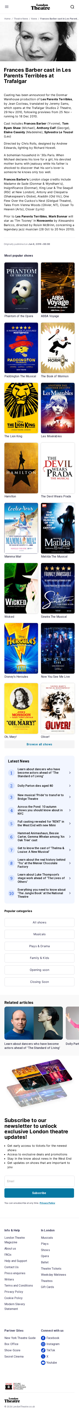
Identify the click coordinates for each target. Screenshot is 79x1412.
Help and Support (15, 1261)
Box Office (11, 1344)
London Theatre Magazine (14, 1240)
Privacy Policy (47, 1203)
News (34, 18)
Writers (9, 1279)
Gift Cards (47, 1287)
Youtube (51, 1362)
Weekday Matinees (53, 1274)
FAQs (8, 1254)
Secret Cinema (14, 1356)
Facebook (52, 1338)
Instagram (53, 1344)
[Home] (40, 7)
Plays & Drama (39, 946)
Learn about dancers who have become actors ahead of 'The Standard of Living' (32, 1046)
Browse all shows (39, 744)
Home (7, 18)
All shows (39, 922)
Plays (45, 1244)
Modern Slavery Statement (14, 1306)
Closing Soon (39, 982)
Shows (45, 1250)
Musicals (39, 934)
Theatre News (21, 18)
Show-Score (12, 1350)
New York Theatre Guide (20, 1338)
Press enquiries (14, 1273)
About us (10, 1248)
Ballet (45, 1262)
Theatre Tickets (51, 1268)
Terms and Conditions (18, 1285)
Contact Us (11, 1267)
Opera (45, 1256)
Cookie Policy (13, 1298)
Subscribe (39, 1193)
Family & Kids (39, 958)
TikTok (50, 1350)
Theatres (47, 1281)
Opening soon (39, 970)
